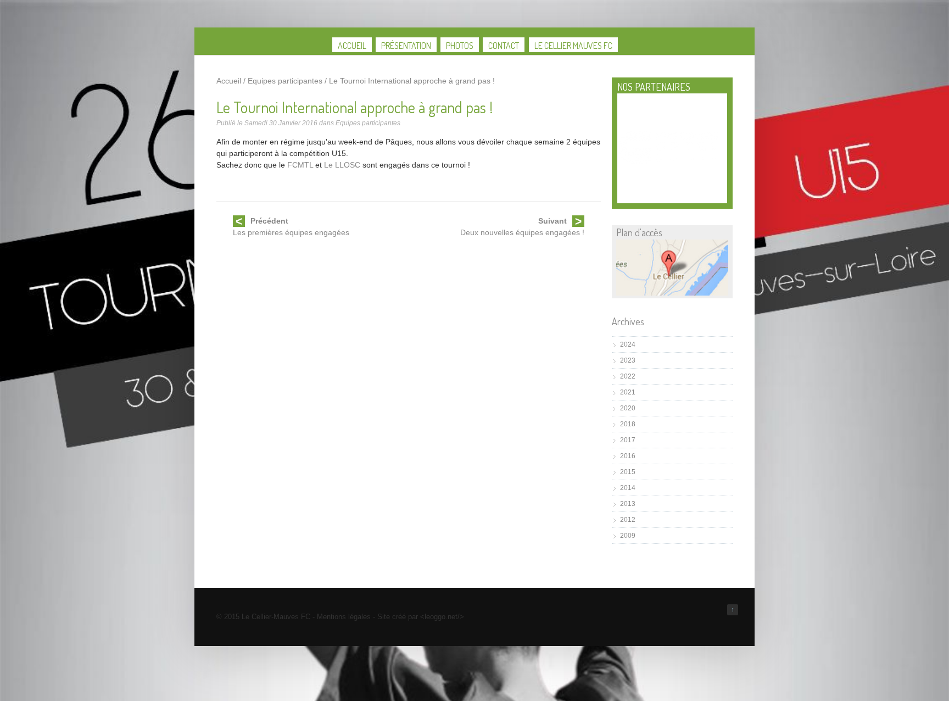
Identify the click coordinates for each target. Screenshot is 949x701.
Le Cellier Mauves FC (573, 45)
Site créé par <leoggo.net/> (420, 617)
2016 (627, 456)
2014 (627, 488)
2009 (627, 535)
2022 (627, 376)
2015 (627, 472)
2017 (627, 440)
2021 (627, 392)
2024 (627, 344)
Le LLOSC (342, 164)
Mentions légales (344, 617)
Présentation (406, 45)
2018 (627, 424)
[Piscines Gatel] (672, 163)
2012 (627, 520)
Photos (459, 45)
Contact (503, 45)
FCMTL (300, 164)
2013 (627, 504)
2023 (627, 360)
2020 (627, 408)
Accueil (352, 45)
